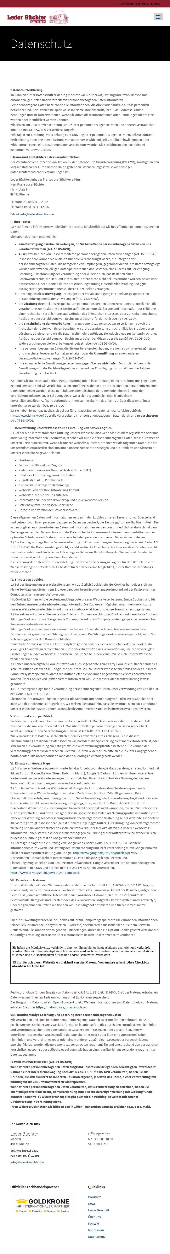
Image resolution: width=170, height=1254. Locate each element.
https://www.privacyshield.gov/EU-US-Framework (45, 873)
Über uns (94, 1217)
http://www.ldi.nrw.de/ (27, 415)
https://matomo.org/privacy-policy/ (61, 1007)
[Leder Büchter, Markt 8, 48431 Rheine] (85, 1152)
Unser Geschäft (98, 1210)
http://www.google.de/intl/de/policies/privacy (105, 853)
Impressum (96, 1230)
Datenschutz (97, 1237)
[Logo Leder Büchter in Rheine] (38, 16)
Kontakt (93, 1223)
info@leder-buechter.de (37, 214)
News (92, 1203)
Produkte (94, 1197)
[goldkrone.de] (46, 1204)
